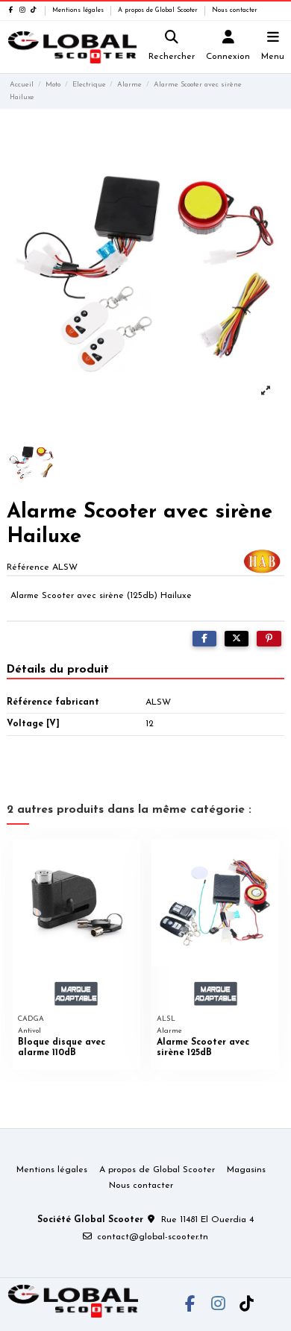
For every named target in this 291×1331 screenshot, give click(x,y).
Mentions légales (79, 10)
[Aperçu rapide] (129, 859)
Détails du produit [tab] (58, 670)
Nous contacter (234, 10)
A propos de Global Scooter (159, 10)
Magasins (246, 1169)
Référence (28, 567)
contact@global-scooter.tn (152, 1237)
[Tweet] (236, 639)
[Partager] (204, 639)
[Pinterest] (269, 639)
